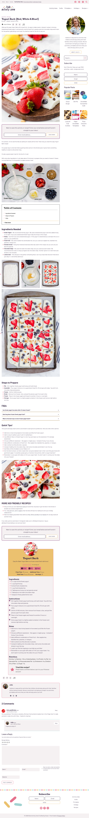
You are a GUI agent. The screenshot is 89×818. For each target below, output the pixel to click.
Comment (5, 744)
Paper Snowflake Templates (76, 123)
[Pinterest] (79, 2)
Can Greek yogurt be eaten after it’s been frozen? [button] (16, 410)
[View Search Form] (86, 2)
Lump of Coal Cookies (67, 123)
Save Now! (52, 134)
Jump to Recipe (7, 24)
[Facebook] (75, 2)
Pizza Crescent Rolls (83, 123)
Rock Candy (22, 506)
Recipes (9, 16)
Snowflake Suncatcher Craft (83, 104)
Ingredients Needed (10, 213)
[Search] (85, 58)
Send (75, 83)
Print (24, 568)
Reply (56, 710)
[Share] (13, 24)
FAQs (6, 218)
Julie (4, 21)
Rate (38, 568)
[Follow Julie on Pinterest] (16, 696)
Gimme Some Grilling (27, 1)
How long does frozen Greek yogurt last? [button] (14, 414)
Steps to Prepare (9, 215)
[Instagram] (83, 2)
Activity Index (53, 8)
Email (24, 769)
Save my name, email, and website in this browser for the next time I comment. (51, 768)
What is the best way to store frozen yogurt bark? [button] (16, 418)
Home (3, 1)
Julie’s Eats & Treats (37, 1)
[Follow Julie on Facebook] (10, 696)
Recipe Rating (5, 740)
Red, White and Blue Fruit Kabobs (37, 514)
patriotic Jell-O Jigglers (16, 510)
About (7, 1)
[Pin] (16, 24)
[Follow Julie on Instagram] (13, 696)
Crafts (61, 8)
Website (4, 777)
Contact (11, 1)
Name (4, 769)
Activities (4, 16)
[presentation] (67, 95)
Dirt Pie (75, 101)
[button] (23, 565)
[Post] (19, 24)
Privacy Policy (61, 815)
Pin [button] (31, 568)
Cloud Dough (68, 102)
